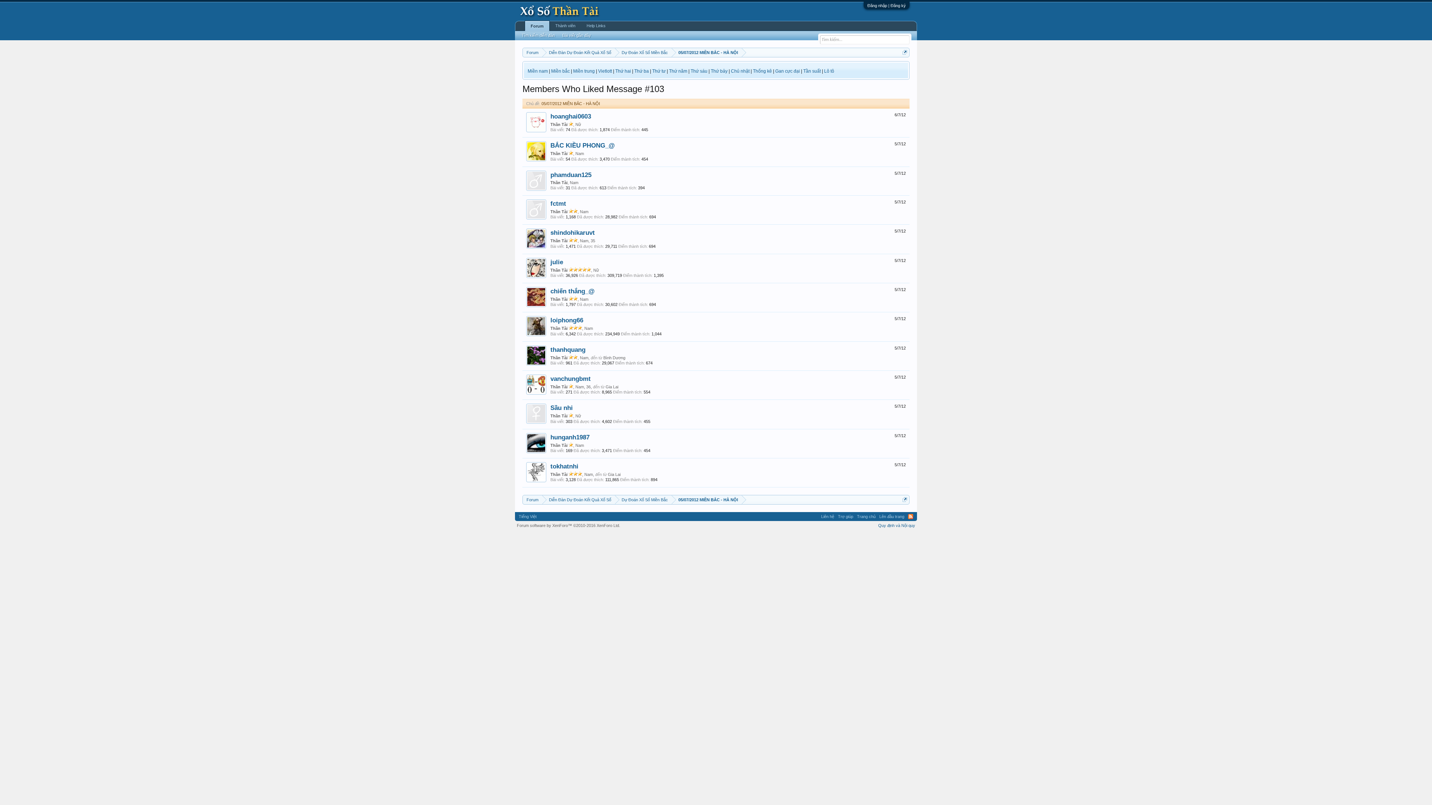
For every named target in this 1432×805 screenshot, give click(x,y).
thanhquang (567, 349)
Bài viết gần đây (576, 35)
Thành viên (565, 25)
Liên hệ (827, 516)
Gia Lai (612, 387)
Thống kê (762, 71)
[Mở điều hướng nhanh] (904, 52)
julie (556, 262)
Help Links (596, 25)
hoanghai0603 (570, 116)
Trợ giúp (845, 516)
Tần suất (812, 71)
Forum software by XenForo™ (568, 525)
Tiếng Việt (528, 516)
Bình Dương (614, 358)
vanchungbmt (570, 378)
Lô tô (829, 71)
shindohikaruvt (572, 232)
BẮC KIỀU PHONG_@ (582, 145)
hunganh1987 (570, 437)
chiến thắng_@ (572, 291)
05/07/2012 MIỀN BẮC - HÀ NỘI (570, 103)
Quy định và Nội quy (896, 525)
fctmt (558, 203)
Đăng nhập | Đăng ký (886, 5)
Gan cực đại (787, 71)
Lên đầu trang (891, 516)
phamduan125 (570, 175)
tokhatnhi (564, 466)
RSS (910, 516)
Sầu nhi (561, 407)
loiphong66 (566, 320)
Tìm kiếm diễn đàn (538, 35)
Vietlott (605, 71)
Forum (537, 26)
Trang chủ (866, 516)
